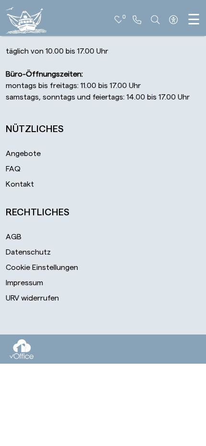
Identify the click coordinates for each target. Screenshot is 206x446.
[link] (137, 20)
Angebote (23, 153)
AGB (14, 237)
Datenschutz (28, 252)
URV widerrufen (32, 298)
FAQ (13, 169)
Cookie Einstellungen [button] (42, 267)
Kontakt (20, 184)
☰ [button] (193, 20)
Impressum (24, 283)
